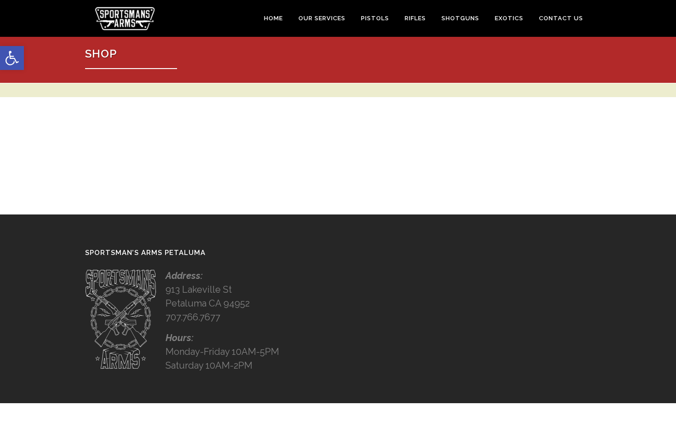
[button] (12, 58)
